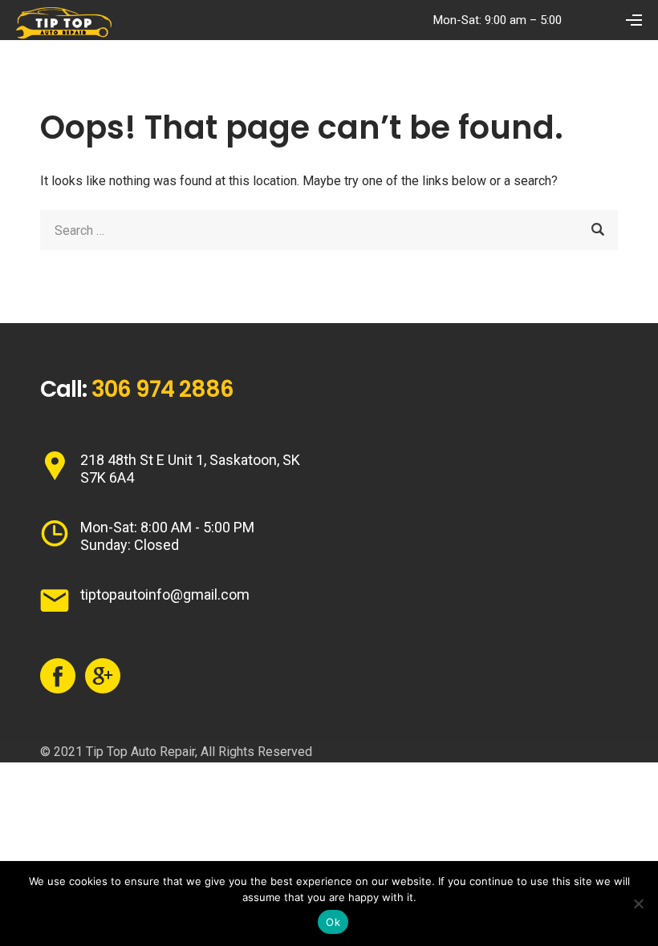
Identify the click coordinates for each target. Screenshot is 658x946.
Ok (333, 922)
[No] (638, 903)
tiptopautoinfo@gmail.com (165, 594)
